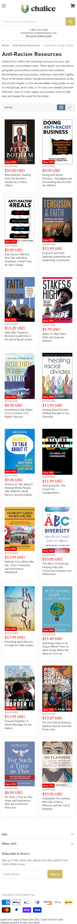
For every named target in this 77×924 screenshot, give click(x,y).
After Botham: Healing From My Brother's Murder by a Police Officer (18, 180)
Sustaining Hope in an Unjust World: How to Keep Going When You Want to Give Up (55, 648)
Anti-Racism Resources (26, 45)
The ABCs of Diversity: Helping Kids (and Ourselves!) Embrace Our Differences (57, 569)
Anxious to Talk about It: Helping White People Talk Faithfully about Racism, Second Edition (19, 489)
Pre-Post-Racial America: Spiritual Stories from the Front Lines (56, 726)
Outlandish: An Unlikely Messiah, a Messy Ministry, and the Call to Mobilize (56, 803)
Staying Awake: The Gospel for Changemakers (53, 489)
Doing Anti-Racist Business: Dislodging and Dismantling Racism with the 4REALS (57, 180)
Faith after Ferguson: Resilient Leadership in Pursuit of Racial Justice (18, 336)
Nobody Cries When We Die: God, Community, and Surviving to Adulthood (19, 567)
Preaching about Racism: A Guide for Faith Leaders (19, 643)
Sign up (55, 874)
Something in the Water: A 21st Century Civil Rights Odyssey (19, 413)
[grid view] (61, 107)
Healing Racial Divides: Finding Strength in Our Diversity (55, 413)
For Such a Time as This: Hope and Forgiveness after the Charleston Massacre (19, 802)
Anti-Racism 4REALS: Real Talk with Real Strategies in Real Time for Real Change (18, 259)
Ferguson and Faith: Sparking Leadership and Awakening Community (56, 256)
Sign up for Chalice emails (38, 35)
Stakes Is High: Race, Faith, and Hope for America (54, 337)
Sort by (9, 107)
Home (5, 45)
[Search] (70, 21)
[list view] (69, 107)
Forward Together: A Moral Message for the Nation (18, 724)
